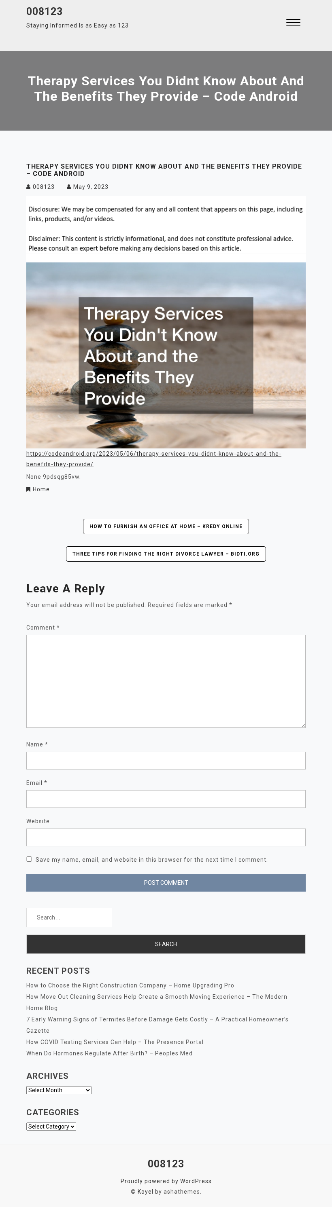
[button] (293, 24)
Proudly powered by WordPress (166, 1181)
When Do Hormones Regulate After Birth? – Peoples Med (109, 1053)
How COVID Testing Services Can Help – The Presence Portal (115, 1042)
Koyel (145, 1191)
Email (36, 783)
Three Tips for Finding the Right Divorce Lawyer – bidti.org (166, 554)
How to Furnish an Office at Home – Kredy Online (166, 526)
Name (37, 744)
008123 (44, 11)
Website (38, 821)
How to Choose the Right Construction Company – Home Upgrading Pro (130, 985)
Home (41, 489)
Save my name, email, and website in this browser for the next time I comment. (152, 859)
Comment (43, 627)
